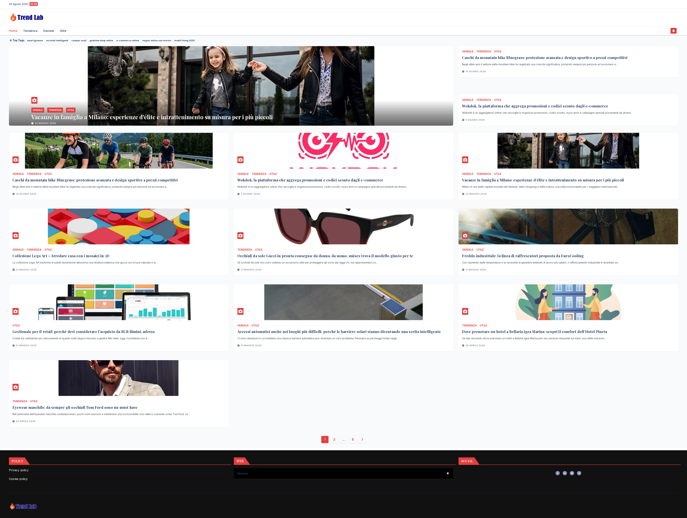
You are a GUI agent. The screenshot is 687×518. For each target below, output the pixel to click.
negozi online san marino (156, 40)
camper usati (78, 40)
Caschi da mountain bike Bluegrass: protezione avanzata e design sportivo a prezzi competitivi (544, 57)
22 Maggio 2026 (476, 194)
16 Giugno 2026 (476, 71)
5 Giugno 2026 (475, 120)
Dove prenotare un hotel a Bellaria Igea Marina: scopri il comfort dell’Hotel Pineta (534, 331)
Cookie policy (18, 479)
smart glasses (35, 40)
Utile (63, 31)
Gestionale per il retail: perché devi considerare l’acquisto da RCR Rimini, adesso (84, 331)
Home (13, 31)
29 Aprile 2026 (475, 345)
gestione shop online (101, 40)
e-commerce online (127, 40)
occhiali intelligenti (57, 40)
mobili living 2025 (184, 40)
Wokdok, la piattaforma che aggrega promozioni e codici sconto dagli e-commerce (535, 105)
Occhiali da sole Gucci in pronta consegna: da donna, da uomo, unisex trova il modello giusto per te (325, 255)
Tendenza (30, 31)
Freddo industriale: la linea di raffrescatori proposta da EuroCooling (523, 255)
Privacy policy (19, 470)
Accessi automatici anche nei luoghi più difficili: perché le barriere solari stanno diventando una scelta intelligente (339, 331)
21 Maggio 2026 (45, 123)
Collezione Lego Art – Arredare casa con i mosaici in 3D (103, 117)
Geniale (48, 31)
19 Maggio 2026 (251, 345)
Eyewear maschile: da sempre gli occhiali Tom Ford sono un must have (75, 407)
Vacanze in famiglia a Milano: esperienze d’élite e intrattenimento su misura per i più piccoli (543, 179)
